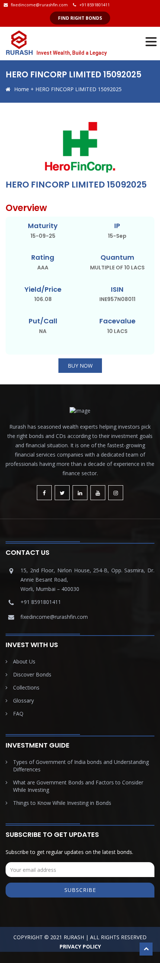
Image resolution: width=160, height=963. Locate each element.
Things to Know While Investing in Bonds (62, 802)
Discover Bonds (32, 674)
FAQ (18, 713)
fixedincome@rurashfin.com (39, 4)
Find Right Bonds (80, 18)
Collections (26, 687)
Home (21, 89)
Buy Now (80, 365)
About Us (24, 661)
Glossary (23, 700)
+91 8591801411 (94, 4)
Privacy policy (80, 946)
